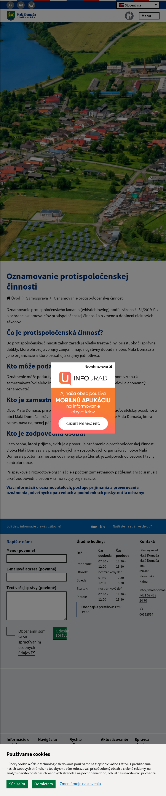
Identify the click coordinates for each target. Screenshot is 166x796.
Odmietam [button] (43, 783)
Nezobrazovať (97, 366)
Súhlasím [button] (17, 783)
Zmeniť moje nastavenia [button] (80, 784)
